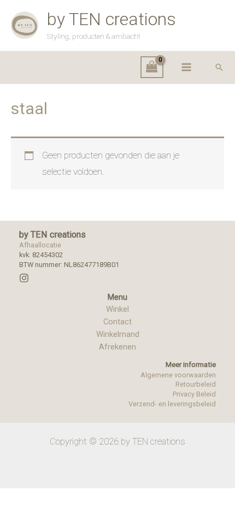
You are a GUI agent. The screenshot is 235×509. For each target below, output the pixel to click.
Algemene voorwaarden (178, 375)
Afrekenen (117, 347)
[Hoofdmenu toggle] (186, 67)
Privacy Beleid (194, 394)
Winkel (117, 309)
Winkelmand (117, 334)
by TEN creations (111, 19)
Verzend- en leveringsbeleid (172, 404)
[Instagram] (24, 278)
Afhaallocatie (40, 245)
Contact (117, 322)
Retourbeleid (195, 384)
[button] (219, 67)
